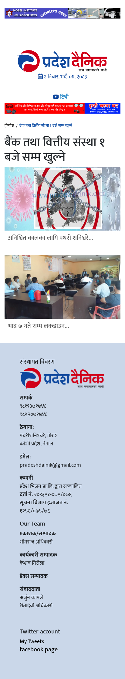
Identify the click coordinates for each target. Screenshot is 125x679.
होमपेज (9, 126)
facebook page (39, 649)
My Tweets (32, 641)
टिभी (64, 97)
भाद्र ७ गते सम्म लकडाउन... (38, 326)
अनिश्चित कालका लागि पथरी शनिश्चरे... (50, 237)
